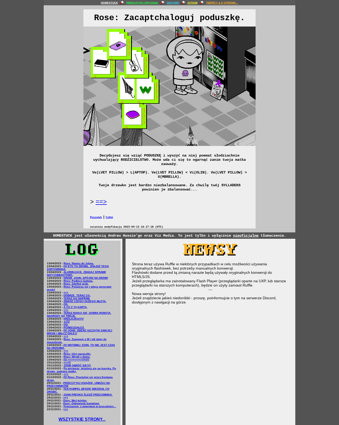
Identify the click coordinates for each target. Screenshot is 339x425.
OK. (66, 304)
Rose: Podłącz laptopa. (78, 280)
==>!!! (67, 362)
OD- (66, 324)
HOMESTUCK (109, 2)
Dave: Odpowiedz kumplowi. (81, 403)
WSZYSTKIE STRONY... (82, 419)
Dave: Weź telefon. (75, 400)
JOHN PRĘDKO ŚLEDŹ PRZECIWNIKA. (88, 394)
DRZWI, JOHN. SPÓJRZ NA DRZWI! (86, 277)
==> (101, 201)
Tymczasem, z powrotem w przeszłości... (89, 406)
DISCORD (173, 2)
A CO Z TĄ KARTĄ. (75, 307)
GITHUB (193, 2)
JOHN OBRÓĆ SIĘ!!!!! (77, 365)
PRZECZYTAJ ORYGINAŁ (142, 2)
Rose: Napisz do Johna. (79, 263)
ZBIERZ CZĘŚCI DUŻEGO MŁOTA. (85, 301)
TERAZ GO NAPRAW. (77, 298)
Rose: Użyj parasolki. (77, 353)
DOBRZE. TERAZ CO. (77, 295)
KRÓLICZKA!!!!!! (74, 318)
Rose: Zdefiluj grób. (76, 283)
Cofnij (109, 217)
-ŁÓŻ (67, 321)
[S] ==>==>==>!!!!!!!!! (76, 359)
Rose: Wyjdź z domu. (77, 356)
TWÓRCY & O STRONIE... (222, 2)
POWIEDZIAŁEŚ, (74, 327)
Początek (96, 217)
